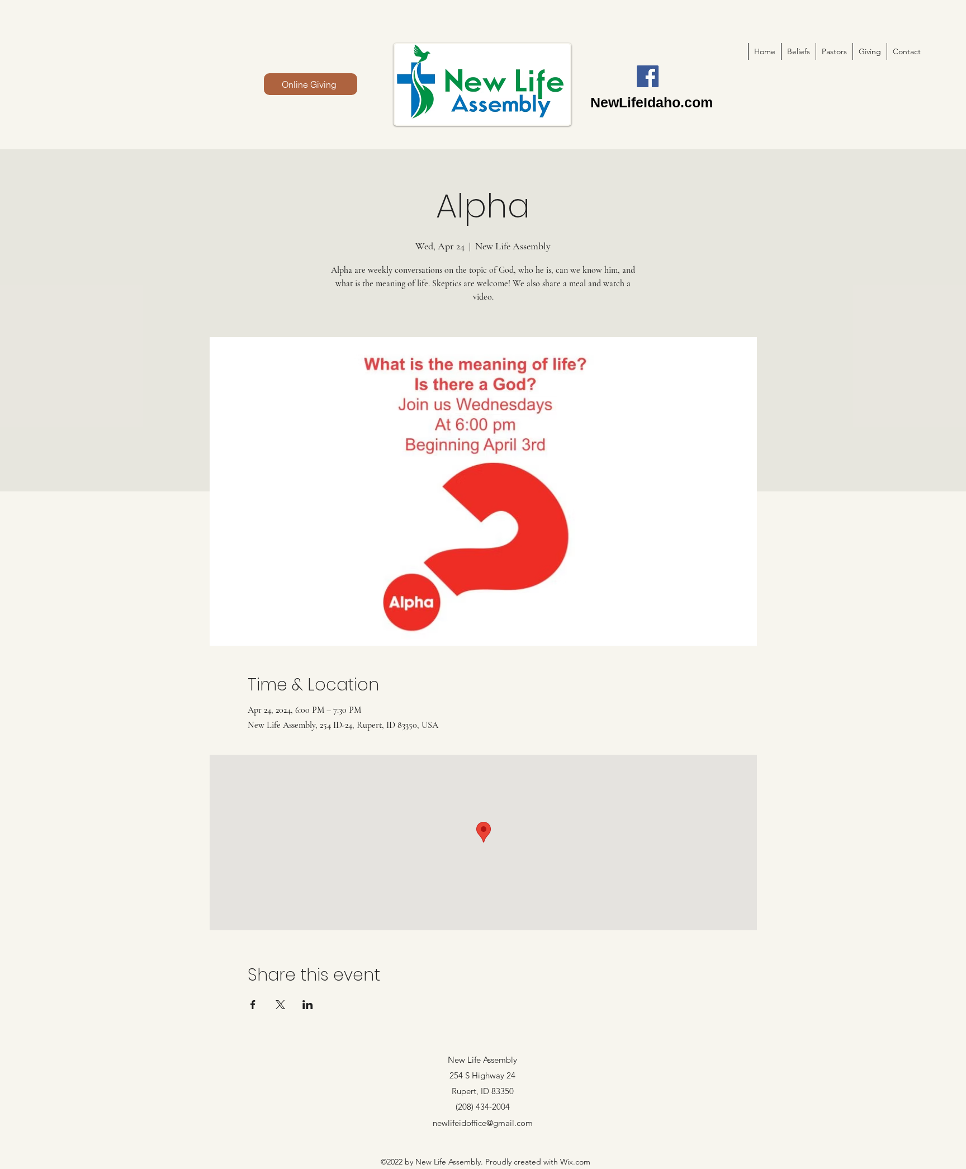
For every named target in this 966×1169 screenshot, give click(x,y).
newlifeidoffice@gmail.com (483, 1123)
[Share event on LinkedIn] (307, 1004)
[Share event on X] (280, 1004)
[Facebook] (648, 76)
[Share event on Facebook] (253, 1004)
